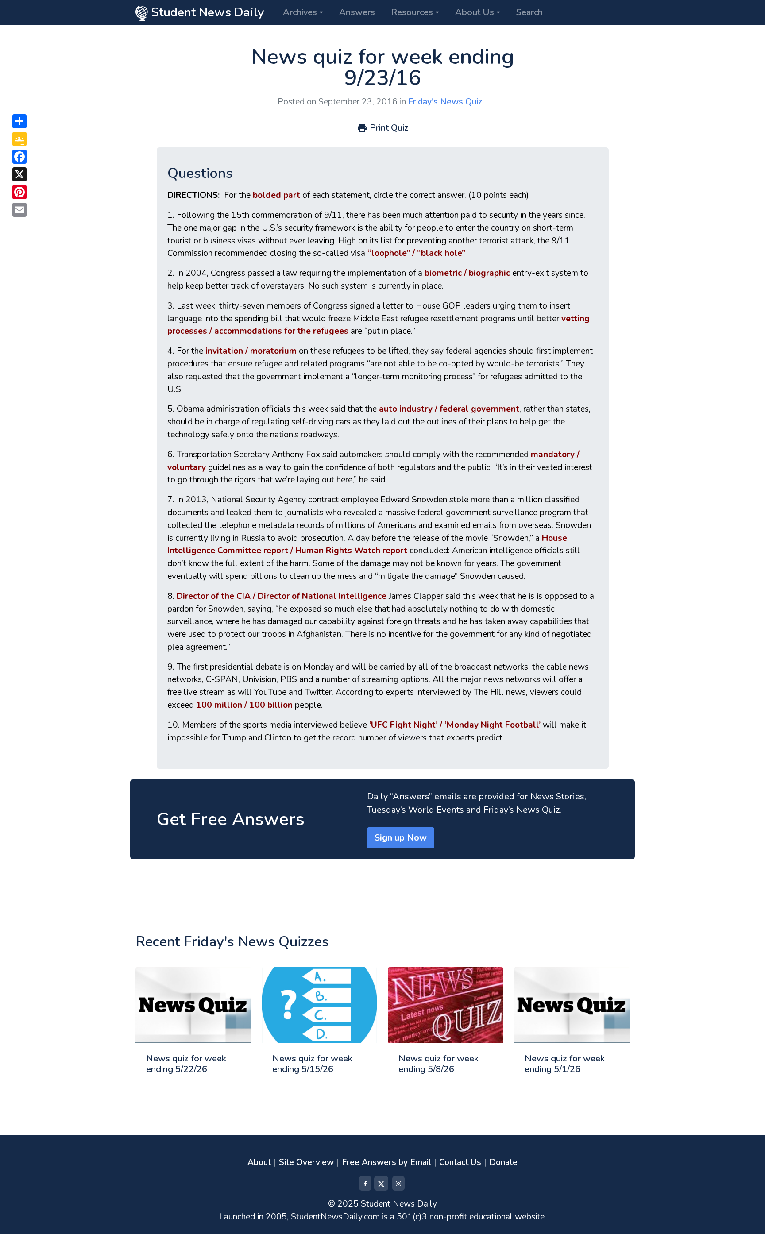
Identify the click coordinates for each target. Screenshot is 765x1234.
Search (529, 12)
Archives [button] (300, 12)
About (259, 1162)
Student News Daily (206, 12)
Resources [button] (412, 12)
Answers (357, 12)
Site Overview (306, 1162)
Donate (503, 1162)
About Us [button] (474, 12)
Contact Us (460, 1162)
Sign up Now (401, 838)
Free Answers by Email (386, 1162)
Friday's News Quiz (445, 102)
